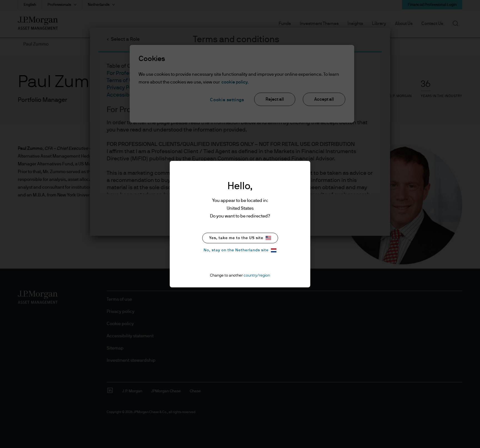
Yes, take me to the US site (236, 238)
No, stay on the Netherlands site (236, 250)
